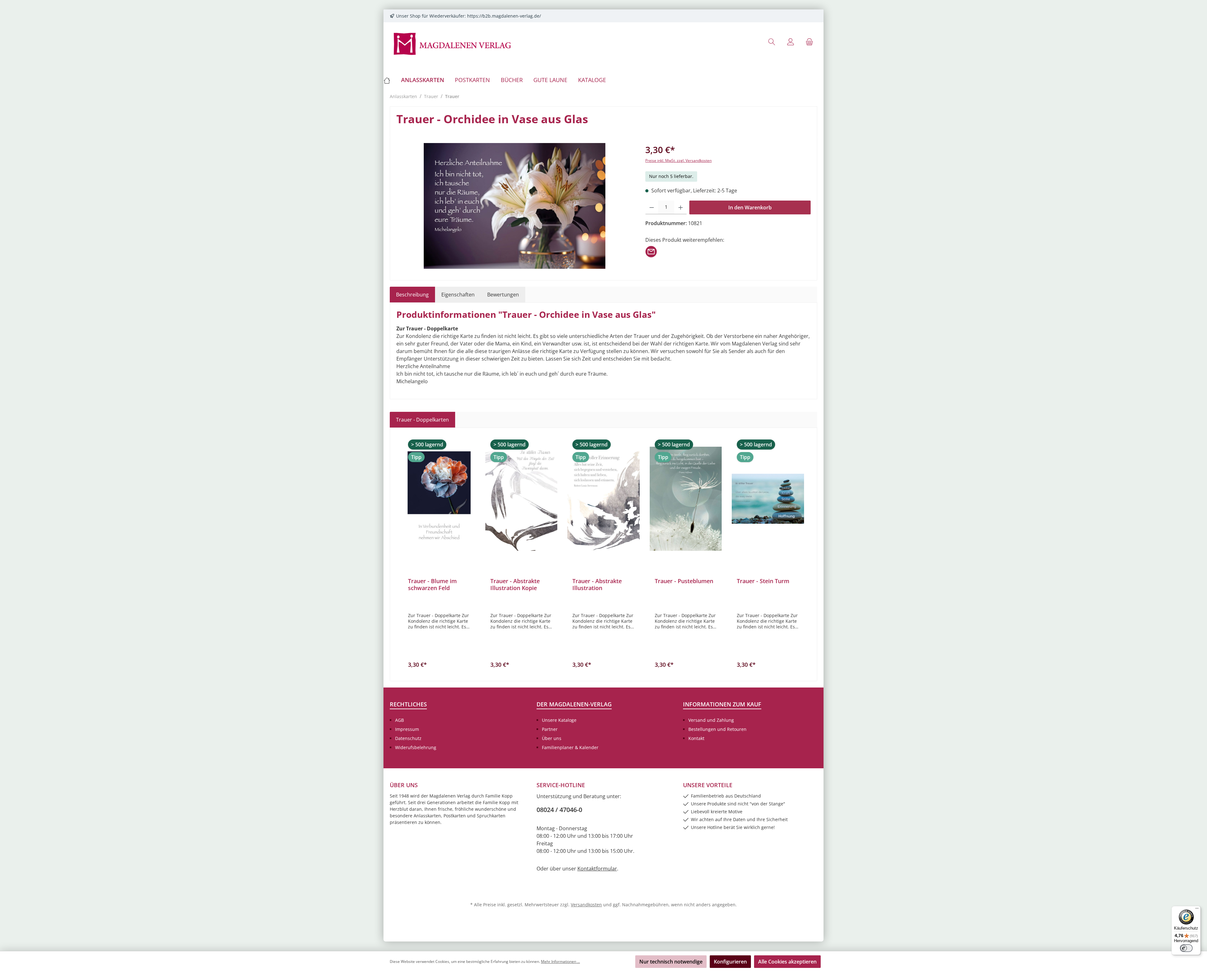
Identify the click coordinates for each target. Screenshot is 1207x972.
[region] (514, 206)
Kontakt (696, 738)
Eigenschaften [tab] (458, 294)
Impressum (407, 729)
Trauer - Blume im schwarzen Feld (432, 584)
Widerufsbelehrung (415, 747)
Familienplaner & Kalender (570, 747)
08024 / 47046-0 (559, 809)
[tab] (412, 294)
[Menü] (1197, 910)
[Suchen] (772, 41)
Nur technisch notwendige (671, 961)
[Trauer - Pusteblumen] (686, 498)
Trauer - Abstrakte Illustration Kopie (515, 584)
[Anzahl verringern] (651, 207)
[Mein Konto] (790, 41)
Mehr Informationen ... (560, 961)
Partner (550, 729)
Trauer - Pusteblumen (684, 581)
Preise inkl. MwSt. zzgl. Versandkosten (678, 160)
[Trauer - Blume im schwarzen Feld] (439, 498)
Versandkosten (586, 905)
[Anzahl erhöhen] (680, 207)
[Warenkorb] (809, 41)
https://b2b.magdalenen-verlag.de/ (504, 16)
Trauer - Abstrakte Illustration (597, 584)
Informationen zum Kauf (722, 704)
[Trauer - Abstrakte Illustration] (603, 498)
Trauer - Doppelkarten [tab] (422, 419)
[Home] (389, 79)
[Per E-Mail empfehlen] (651, 251)
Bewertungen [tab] (503, 294)
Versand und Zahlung (711, 720)
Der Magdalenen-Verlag (574, 704)
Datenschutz (408, 738)
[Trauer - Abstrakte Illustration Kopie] (521, 498)
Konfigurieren (730, 961)
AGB (399, 720)
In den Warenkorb (750, 207)
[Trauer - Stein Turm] (768, 498)
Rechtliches (408, 704)
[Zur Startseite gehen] (452, 43)
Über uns (551, 738)
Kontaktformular (597, 868)
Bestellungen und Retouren (717, 729)
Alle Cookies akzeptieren (787, 961)
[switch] (1186, 948)
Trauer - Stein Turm (763, 581)
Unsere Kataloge (559, 720)
